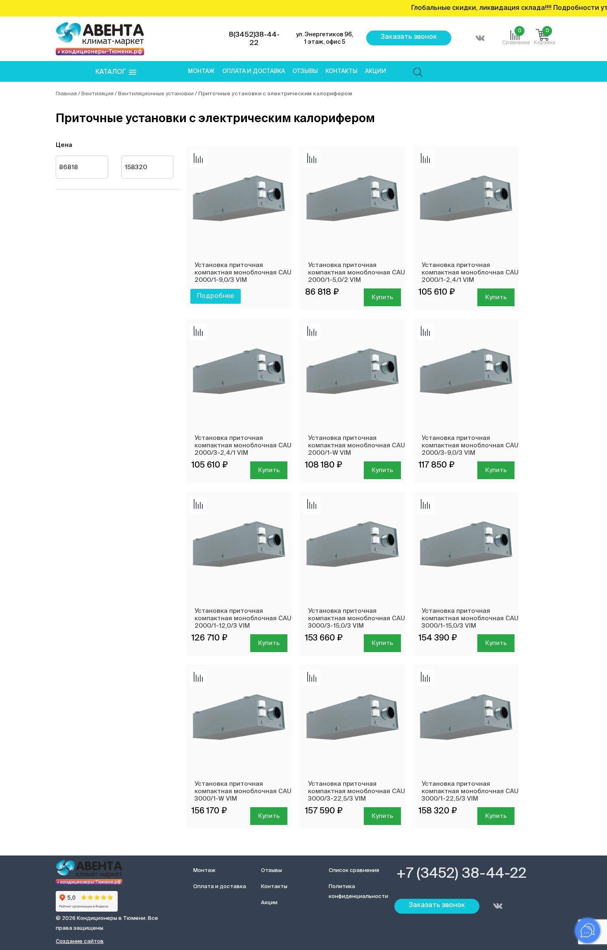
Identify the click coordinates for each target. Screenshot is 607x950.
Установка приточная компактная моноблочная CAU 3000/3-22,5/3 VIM (356, 791)
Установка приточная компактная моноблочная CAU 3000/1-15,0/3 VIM (470, 618)
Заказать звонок (409, 37)
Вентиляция (97, 94)
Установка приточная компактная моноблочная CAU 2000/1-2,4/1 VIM (470, 272)
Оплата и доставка (253, 71)
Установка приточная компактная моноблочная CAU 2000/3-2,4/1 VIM (243, 445)
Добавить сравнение (198, 159)
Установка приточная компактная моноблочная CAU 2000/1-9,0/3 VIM (243, 272)
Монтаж (201, 71)
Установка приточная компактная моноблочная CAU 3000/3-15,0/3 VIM (356, 618)
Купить (382, 297)
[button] (115, 72)
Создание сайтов (80, 941)
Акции (375, 71)
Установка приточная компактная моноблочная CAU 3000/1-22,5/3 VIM (470, 791)
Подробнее (215, 296)
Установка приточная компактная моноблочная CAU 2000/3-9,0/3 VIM (470, 445)
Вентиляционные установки (156, 94)
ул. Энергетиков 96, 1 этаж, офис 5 (324, 38)
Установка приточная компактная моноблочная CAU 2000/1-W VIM (356, 445)
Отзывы (305, 71)
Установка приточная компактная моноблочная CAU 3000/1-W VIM (243, 791)
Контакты (341, 71)
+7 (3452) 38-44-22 (461, 874)
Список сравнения (354, 870)
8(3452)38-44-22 (254, 39)
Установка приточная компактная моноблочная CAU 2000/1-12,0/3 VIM (243, 618)
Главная (66, 94)
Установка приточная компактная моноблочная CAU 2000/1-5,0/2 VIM (356, 272)
